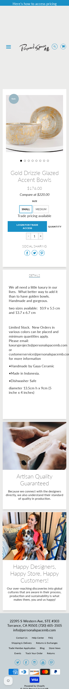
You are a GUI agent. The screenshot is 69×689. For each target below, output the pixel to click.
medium (41, 209)
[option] (34, 123)
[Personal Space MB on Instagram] (34, 663)
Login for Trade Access (27, 226)
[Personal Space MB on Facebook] (26, 663)
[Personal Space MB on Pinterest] (51, 663)
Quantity (54, 226)
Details (34, 275)
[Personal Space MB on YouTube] (43, 663)
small (26, 209)
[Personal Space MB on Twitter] (18, 663)
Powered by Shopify (34, 685)
